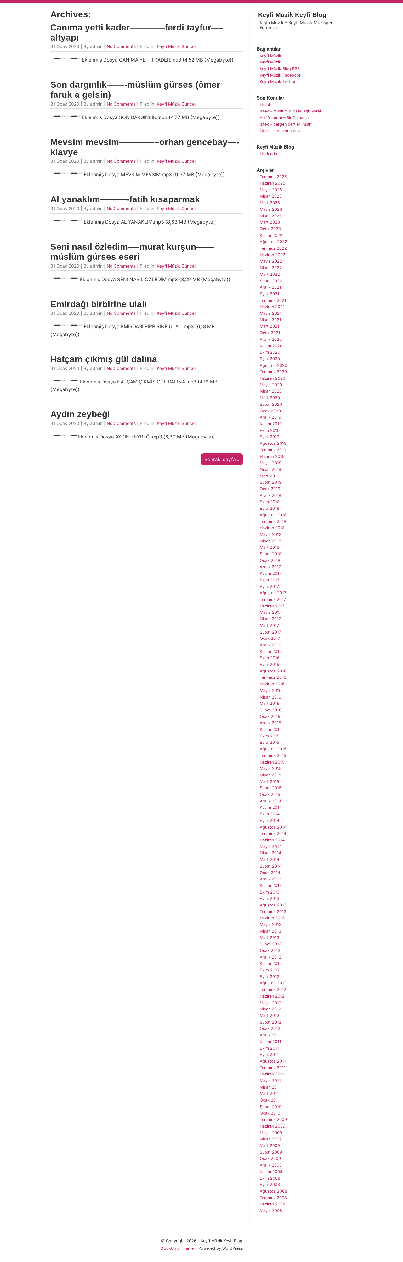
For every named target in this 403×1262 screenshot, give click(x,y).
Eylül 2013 (269, 898)
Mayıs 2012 (270, 1002)
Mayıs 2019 (270, 462)
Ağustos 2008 (273, 1191)
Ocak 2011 (270, 1100)
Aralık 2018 (270, 495)
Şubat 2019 (270, 482)
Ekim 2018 (270, 501)
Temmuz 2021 (273, 300)
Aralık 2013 (270, 879)
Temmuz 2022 (273, 248)
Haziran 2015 (272, 762)
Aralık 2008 (271, 1165)
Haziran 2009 (272, 1126)
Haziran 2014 (272, 840)
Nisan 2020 (271, 391)
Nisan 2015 (270, 775)
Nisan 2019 (270, 469)
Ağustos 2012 (273, 983)
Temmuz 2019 (273, 450)
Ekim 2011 (269, 1048)
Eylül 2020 (270, 358)
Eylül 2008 (270, 1184)
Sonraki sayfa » (222, 459)
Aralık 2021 (270, 287)
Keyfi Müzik (270, 55)
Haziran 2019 (272, 456)
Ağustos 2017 (273, 592)
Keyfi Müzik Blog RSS (280, 68)
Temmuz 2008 (273, 1197)
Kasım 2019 (271, 424)
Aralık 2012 (270, 957)
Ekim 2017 (269, 580)
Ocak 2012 (270, 1028)
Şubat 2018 (270, 554)
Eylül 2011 (269, 1054)
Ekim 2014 (270, 814)
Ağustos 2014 (273, 827)
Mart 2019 (269, 476)
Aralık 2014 (270, 801)
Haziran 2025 (272, 183)
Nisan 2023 (271, 216)
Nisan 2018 (270, 541)
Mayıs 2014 (270, 846)
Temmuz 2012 (273, 989)
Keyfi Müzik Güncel (176, 46)
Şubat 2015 (270, 788)
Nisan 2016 (270, 697)
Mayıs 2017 (270, 612)
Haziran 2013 (272, 918)
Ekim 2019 (270, 430)
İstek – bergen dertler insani (286, 124)
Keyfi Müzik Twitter (278, 81)
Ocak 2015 (270, 794)
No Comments (121, 46)
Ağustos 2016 (273, 671)
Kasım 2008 (271, 1171)
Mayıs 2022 (271, 261)
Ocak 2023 (270, 228)
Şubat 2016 (270, 710)
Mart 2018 (269, 547)
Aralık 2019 (270, 417)
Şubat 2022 (271, 281)
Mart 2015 (269, 781)
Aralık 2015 (270, 723)
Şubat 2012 (270, 1022)
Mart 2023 (270, 222)
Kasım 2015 (271, 729)
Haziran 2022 (272, 255)
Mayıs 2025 (271, 190)
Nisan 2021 (270, 320)
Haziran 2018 (272, 527)
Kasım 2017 (270, 573)
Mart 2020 (270, 397)
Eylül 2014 (269, 820)
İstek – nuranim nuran (280, 130)
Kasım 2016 (271, 651)
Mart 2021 (269, 326)
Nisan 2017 (270, 619)
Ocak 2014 (270, 872)
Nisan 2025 (271, 196)
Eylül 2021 (269, 293)
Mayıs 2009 (271, 1132)
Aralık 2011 (270, 1035)
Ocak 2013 (270, 950)
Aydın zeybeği (80, 414)
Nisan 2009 (271, 1139)
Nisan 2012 (270, 1009)
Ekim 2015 (270, 736)
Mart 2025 (270, 202)
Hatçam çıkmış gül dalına (103, 359)
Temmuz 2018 (273, 521)
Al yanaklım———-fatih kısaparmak (125, 199)
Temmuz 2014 (273, 833)
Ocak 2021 (270, 332)
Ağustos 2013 (273, 905)
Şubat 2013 (270, 944)
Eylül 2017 (269, 586)
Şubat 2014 (270, 866)
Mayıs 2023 (271, 209)
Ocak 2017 (270, 638)
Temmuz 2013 (273, 911)
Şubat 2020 (271, 404)
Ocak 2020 (270, 411)
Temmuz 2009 (273, 1119)
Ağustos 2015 (273, 749)
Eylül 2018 (269, 508)
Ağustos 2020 (273, 365)
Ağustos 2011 (273, 1061)
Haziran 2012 (272, 996)
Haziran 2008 (272, 1204)
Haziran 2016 (272, 684)
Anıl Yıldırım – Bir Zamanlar (285, 117)
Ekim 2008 (270, 1178)
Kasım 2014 (271, 807)
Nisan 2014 (270, 853)
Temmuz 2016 (273, 677)
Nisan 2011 (270, 1087)
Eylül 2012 (269, 976)
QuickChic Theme (177, 1248)
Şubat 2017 (270, 632)
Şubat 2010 (270, 1106)
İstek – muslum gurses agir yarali (291, 111)
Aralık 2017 (270, 566)
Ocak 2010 (270, 1113)
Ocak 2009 (270, 1158)
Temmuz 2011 (273, 1067)
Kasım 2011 (270, 1041)
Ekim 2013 (270, 892)
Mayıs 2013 (270, 924)
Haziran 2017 (272, 606)
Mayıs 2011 (270, 1080)
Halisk (265, 104)
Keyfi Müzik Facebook (280, 75)
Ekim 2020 (270, 352)
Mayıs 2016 (270, 690)
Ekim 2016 (270, 657)
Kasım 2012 (271, 963)
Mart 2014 (269, 859)
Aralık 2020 (271, 339)
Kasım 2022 (271, 235)
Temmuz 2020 (273, 371)
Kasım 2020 (271, 346)
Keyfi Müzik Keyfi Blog (292, 14)
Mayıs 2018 (270, 534)
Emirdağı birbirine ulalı (98, 304)
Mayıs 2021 (270, 313)
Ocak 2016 (270, 716)
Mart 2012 (269, 1015)
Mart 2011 (269, 1093)
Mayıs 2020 (271, 385)
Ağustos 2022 (273, 241)
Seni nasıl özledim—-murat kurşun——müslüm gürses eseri (132, 252)
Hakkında (268, 153)
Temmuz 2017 (273, 599)
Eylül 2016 (269, 664)
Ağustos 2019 (273, 443)
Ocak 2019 (270, 489)
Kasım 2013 (271, 885)
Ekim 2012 (270, 970)
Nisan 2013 (270, 931)
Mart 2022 (270, 274)
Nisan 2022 (271, 267)
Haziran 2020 (272, 378)
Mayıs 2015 (270, 768)
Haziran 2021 (272, 306)
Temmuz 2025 (273, 176)
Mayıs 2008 (271, 1210)
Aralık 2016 (270, 645)
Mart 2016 (269, 703)
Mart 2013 (269, 937)
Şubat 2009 (271, 1152)
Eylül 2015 (269, 742)
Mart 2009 (270, 1145)
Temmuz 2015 (273, 755)
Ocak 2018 (270, 560)
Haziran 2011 (272, 1074)
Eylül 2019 (269, 436)
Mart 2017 (269, 625)
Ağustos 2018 (273, 515)
